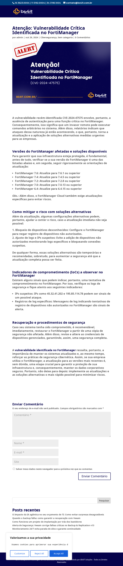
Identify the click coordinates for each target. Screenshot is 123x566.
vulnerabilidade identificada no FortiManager (45, 350)
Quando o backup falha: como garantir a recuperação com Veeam (46, 518)
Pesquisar (104, 500)
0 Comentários (82, 37)
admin (19, 37)
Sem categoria (65, 37)
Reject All (39, 553)
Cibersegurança (48, 37)
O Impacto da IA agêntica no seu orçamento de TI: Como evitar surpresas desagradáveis (58, 514)
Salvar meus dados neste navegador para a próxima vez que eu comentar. (54, 469)
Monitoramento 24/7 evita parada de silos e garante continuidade (46, 528)
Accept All (59, 553)
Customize (19, 553)
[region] (39, 546)
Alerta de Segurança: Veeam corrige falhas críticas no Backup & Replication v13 (53, 525)
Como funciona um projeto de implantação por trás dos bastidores (47, 521)
